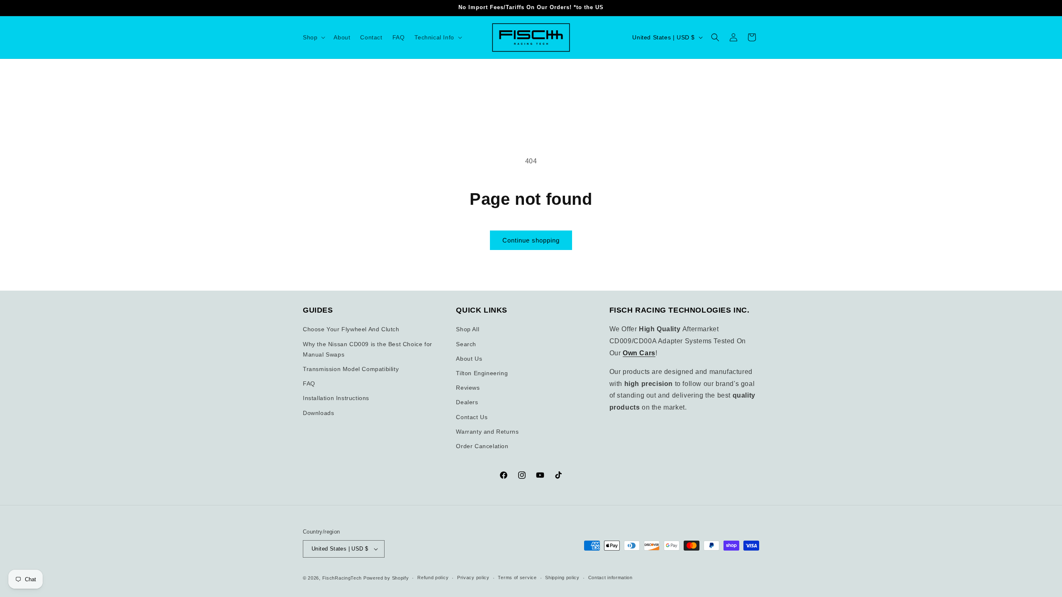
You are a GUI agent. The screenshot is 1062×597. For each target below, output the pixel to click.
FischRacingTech (342, 577)
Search (466, 344)
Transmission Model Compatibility (351, 369)
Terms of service (517, 577)
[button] (313, 37)
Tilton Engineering (482, 373)
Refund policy (432, 577)
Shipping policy (562, 577)
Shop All (467, 329)
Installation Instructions (336, 398)
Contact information (610, 577)
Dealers (467, 402)
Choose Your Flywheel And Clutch (351, 329)
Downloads (318, 413)
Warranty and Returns (487, 431)
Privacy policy (473, 577)
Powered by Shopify (386, 577)
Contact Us (471, 417)
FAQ (309, 383)
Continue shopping (531, 240)
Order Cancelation (482, 446)
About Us (469, 358)
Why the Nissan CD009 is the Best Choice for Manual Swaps (367, 349)
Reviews (468, 387)
